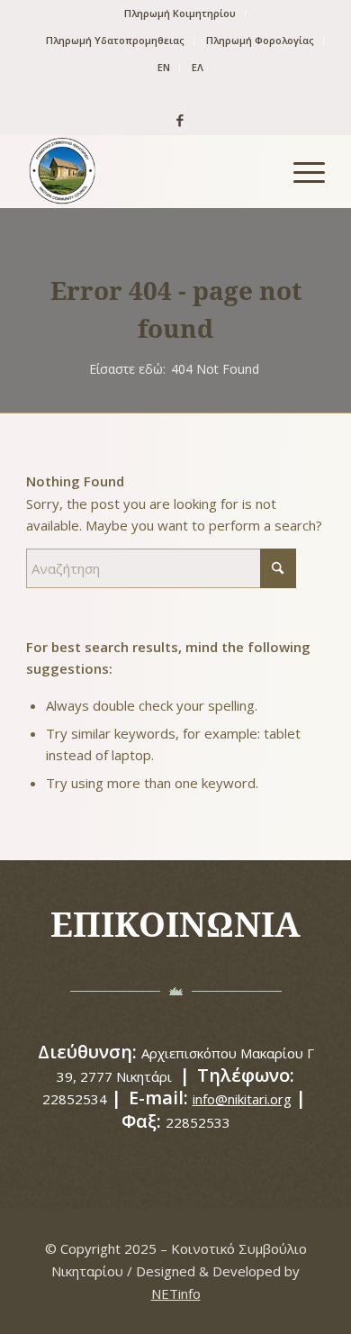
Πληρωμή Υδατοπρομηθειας (115, 40)
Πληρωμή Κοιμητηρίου (180, 13)
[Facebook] (175, 120)
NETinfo (176, 1293)
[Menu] (300, 171)
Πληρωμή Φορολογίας (260, 40)
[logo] (145, 171)
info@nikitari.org (242, 1099)
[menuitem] (180, 13)
